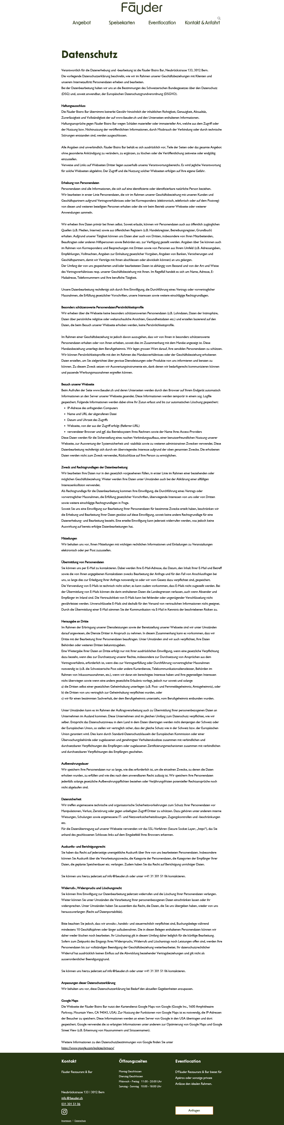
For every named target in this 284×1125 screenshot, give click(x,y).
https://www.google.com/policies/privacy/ (87, 1048)
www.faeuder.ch (126, 118)
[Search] (219, 18)
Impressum (66, 1120)
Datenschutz (80, 1120)
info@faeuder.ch (118, 876)
